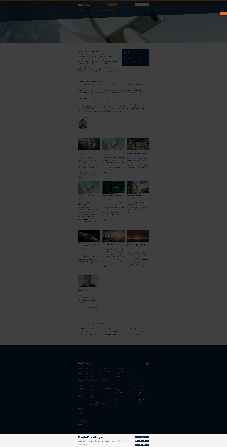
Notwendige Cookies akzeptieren (142, 440)
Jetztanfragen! (223, 13)
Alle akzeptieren (142, 437)
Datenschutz (85, 444)
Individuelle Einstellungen (142, 444)
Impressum (80, 444)
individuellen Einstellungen (114, 441)
